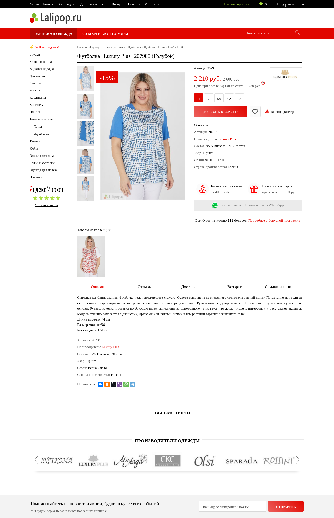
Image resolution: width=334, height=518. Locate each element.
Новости (134, 4)
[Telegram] (132, 384)
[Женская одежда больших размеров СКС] (167, 461)
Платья (35, 112)
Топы (38, 126)
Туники (35, 141)
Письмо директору (237, 4)
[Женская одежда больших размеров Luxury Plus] (93, 461)
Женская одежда (53, 34)
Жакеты (35, 83)
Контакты (152, 4)
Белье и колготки (42, 163)
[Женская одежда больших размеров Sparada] (241, 461)
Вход (280, 4)
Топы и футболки (42, 119)
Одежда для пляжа (43, 170)
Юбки (34, 148)
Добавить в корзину (220, 112)
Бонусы (49, 4)
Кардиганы (38, 97)
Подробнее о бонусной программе (274, 220)
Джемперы (37, 76)
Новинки (36, 177)
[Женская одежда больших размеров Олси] (204, 461)
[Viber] (119, 384)
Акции (34, 4)
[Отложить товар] (255, 111)
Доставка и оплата (94, 4)
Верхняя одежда (42, 69)
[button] (38, 460)
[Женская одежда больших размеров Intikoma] (56, 461)
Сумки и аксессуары (105, 34)
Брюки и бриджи (42, 61)
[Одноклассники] (107, 384)
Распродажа (67, 4)
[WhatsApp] (126, 384)
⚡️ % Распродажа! (44, 47)
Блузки (35, 54)
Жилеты (35, 90)
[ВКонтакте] (100, 384)
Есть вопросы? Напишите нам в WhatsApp (252, 205)
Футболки (41, 134)
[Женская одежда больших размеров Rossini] (278, 461)
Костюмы (37, 104)
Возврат (118, 4)
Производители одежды (167, 440)
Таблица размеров (283, 112)
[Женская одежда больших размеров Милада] (130, 461)
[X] (113, 384)
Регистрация (295, 4)
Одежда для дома (42, 155)
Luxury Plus (227, 139)
